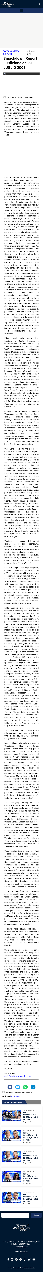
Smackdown (15, 1096)
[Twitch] (25, 1260)
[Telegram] (20, 1260)
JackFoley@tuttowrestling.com (17, 1076)
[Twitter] (29, 1260)
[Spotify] (16, 1260)
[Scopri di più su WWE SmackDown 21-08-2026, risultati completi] (11, 1115)
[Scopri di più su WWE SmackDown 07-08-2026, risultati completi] (11, 1156)
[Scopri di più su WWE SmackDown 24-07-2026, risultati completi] (11, 1197)
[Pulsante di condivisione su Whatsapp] (25, 1087)
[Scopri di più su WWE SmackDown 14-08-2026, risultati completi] (11, 1136)
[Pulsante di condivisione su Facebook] (10, 1087)
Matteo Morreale (29, 1268)
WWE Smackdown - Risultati (12, 52)
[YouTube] (33, 1260)
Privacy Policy (21, 1247)
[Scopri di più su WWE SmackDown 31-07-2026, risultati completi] (11, 1177)
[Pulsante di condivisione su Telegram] (33, 1087)
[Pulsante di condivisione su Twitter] (17, 1087)
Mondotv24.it (24, 1251)
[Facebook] (8, 1260)
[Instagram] (12, 1260)
